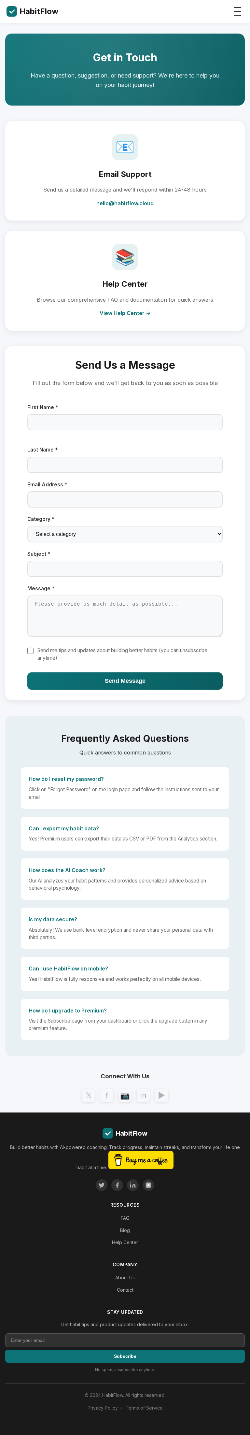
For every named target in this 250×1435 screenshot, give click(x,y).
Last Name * (42, 450)
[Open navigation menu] (237, 11)
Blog (125, 1230)
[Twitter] (101, 1185)
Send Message (125, 681)
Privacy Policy (103, 1408)
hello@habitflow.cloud (125, 203)
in (143, 1095)
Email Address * (47, 484)
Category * (40, 519)
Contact (125, 1290)
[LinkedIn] (133, 1185)
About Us (125, 1277)
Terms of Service (144, 1408)
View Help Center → (125, 313)
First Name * (42, 407)
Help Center (125, 1242)
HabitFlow (33, 11)
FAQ (125, 1218)
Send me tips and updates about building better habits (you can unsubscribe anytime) (122, 654)
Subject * (38, 554)
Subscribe (125, 1356)
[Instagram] (148, 1185)
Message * (40, 588)
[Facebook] (117, 1185)
